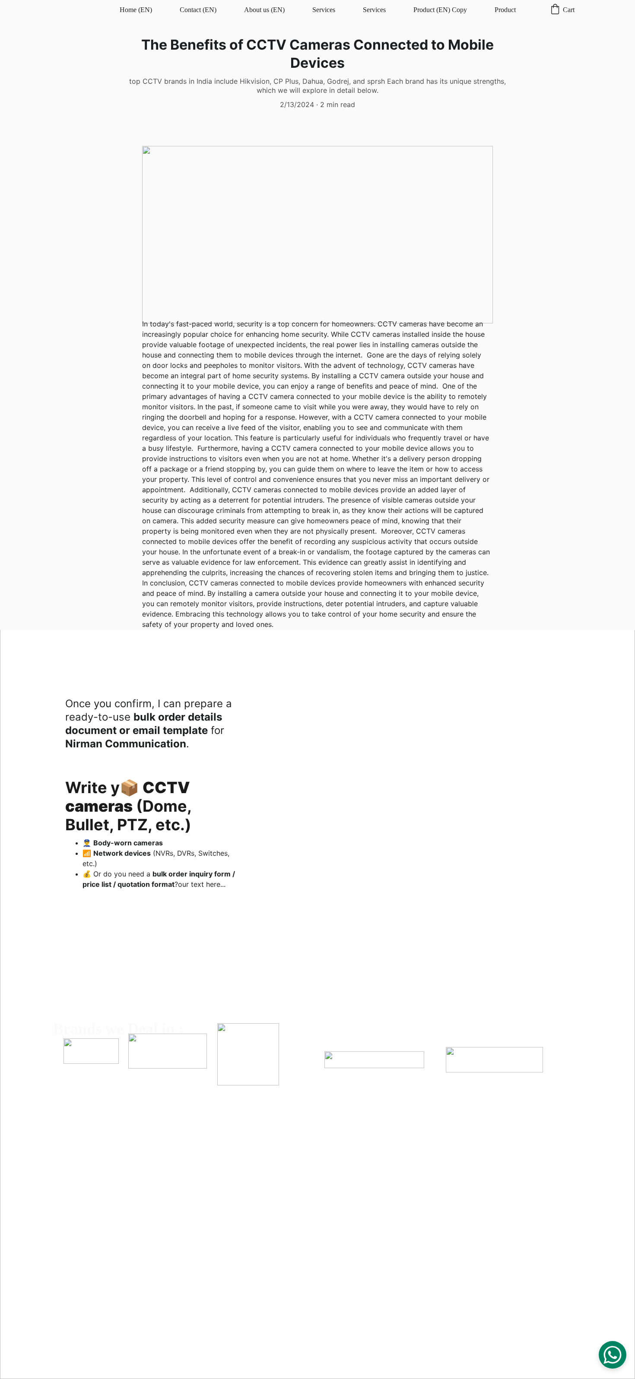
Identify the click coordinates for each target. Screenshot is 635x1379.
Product (505, 9)
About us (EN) (264, 9)
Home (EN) (136, 9)
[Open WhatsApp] (612, 1355)
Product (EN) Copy (440, 9)
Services (323, 9)
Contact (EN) (198, 9)
